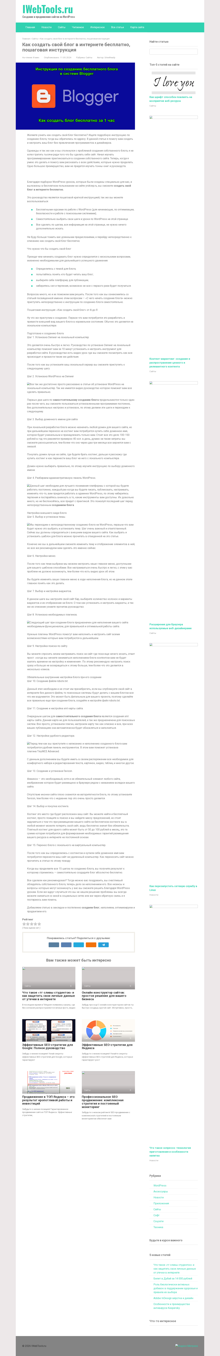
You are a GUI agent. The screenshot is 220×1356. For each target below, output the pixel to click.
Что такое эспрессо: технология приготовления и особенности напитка (170, 1151)
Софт (156, 1215)
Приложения (161, 1203)
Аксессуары (160, 1191)
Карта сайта (137, 27)
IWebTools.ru (47, 8)
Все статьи (117, 27)
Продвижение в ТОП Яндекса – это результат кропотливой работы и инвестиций (48, 1100)
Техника (158, 1227)
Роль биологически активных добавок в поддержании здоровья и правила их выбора (175, 1288)
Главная (30, 27)
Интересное (97, 27)
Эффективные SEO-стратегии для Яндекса (107, 1046)
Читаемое (78, 27)
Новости (46, 27)
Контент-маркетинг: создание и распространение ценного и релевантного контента (169, 362)
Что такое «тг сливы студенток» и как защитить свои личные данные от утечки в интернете (48, 996)
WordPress (159, 1185)
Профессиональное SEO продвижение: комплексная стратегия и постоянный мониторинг (103, 1102)
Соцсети (158, 1221)
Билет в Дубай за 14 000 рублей (172, 1278)
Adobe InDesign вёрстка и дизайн (173, 1298)
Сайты (62, 27)
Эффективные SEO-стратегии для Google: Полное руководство (47, 1046)
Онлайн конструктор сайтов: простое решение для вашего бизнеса (104, 996)
